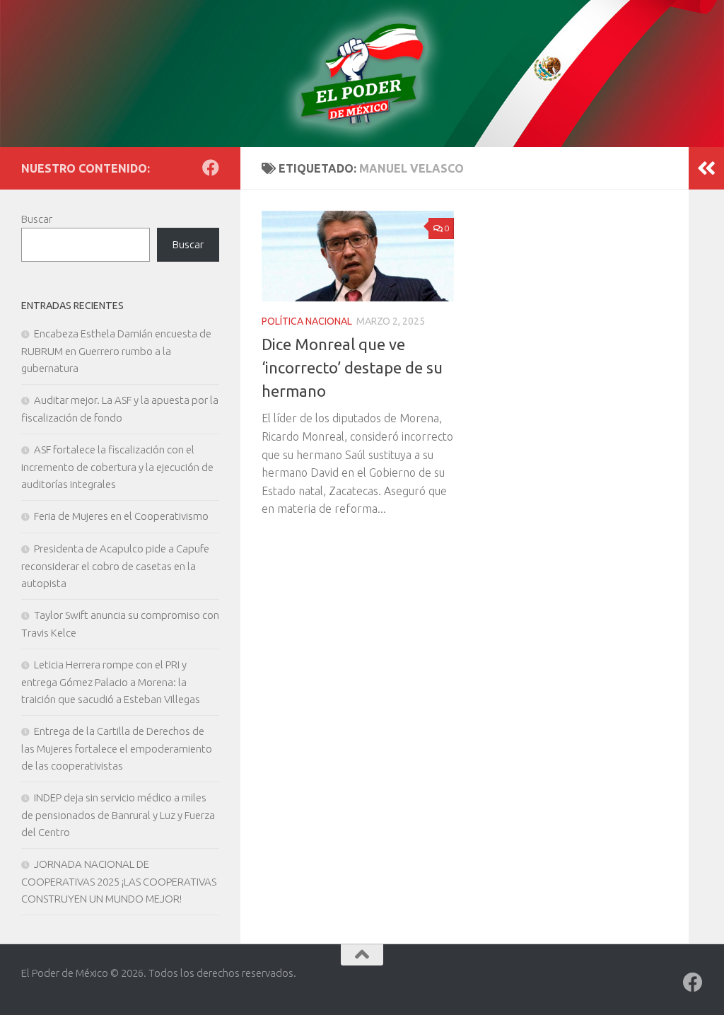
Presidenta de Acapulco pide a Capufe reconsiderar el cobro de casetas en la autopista (115, 566)
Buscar (36, 219)
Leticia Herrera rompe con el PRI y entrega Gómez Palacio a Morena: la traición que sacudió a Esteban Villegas (110, 682)
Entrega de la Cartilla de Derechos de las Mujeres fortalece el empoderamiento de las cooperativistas (116, 748)
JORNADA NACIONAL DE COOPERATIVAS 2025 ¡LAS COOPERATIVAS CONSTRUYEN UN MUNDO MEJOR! (118, 881)
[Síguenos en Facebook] (210, 167)
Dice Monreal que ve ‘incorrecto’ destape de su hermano (352, 367)
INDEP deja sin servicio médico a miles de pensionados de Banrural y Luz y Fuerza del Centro (118, 814)
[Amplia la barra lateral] (706, 168)
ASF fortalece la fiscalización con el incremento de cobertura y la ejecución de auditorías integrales (117, 466)
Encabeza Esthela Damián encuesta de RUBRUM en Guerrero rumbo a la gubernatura (116, 350)
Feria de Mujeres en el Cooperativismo (121, 516)
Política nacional (307, 321)
